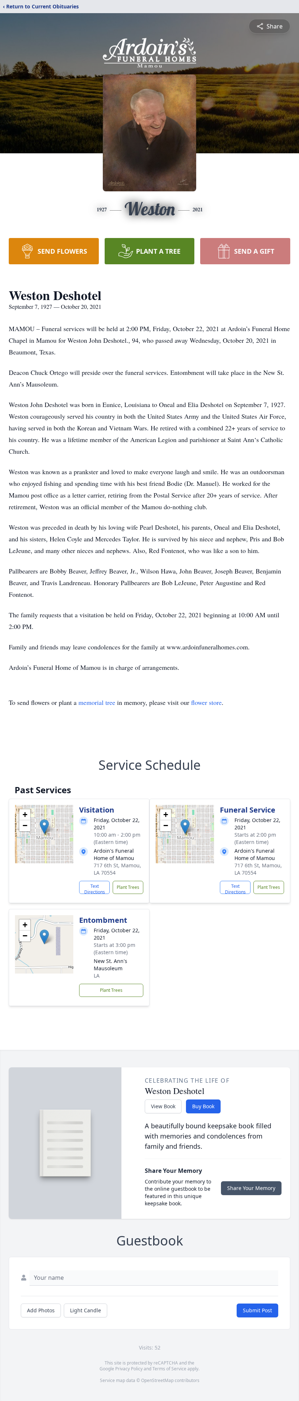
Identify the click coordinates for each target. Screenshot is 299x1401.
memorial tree (96, 702)
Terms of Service (169, 1369)
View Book (163, 1106)
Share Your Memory (251, 1188)
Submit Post (257, 1310)
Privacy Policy (129, 1369)
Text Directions (94, 888)
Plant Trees (128, 887)
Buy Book (203, 1106)
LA (97, 975)
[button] (44, 826)
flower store (206, 702)
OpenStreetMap (157, 1380)
